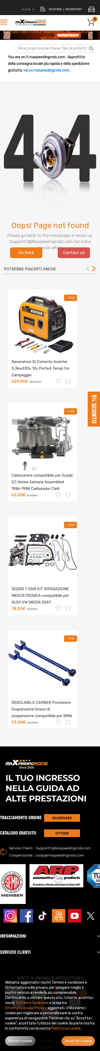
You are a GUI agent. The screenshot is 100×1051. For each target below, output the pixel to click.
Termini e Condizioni (32, 1003)
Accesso (55, 9)
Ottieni (62, 833)
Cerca (91, 48)
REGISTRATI (73, 9)
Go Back (26, 252)
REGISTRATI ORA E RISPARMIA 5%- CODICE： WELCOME (50, 35)
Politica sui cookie (66, 1028)
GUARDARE (62, 817)
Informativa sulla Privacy (26, 1008)
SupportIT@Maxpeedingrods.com (63, 848)
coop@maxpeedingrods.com (60, 855)
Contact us (74, 252)
